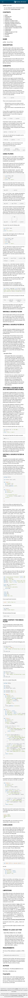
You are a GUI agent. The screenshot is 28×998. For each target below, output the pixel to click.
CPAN (10, 5)
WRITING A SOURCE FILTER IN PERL (13, 26)
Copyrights (7, 36)
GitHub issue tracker (3, 990)
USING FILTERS (8, 19)
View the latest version (15, 9)
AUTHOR (7, 34)
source (8, 5)
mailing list (20, 995)
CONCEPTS (7, 18)
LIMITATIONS (8, 30)
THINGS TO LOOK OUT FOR (11, 32)
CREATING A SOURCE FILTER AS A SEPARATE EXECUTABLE (13, 24)
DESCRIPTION (8, 16)
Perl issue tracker (14, 995)
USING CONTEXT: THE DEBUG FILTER (13, 27)
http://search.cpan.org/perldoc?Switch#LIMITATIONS (14, 919)
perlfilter (4, 5)
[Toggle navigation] (2, 2)
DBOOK (16, 988)
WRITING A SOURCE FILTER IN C (12, 22)
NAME (6, 15)
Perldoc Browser (21, 2)
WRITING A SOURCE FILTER (11, 20)
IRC (24, 995)
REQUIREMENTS (9, 33)
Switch (18, 904)
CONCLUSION (8, 29)
